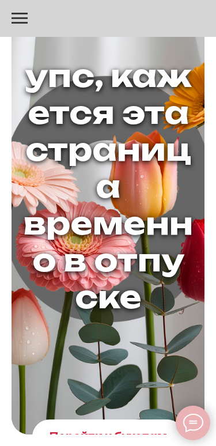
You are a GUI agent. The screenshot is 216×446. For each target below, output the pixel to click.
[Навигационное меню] (20, 18)
